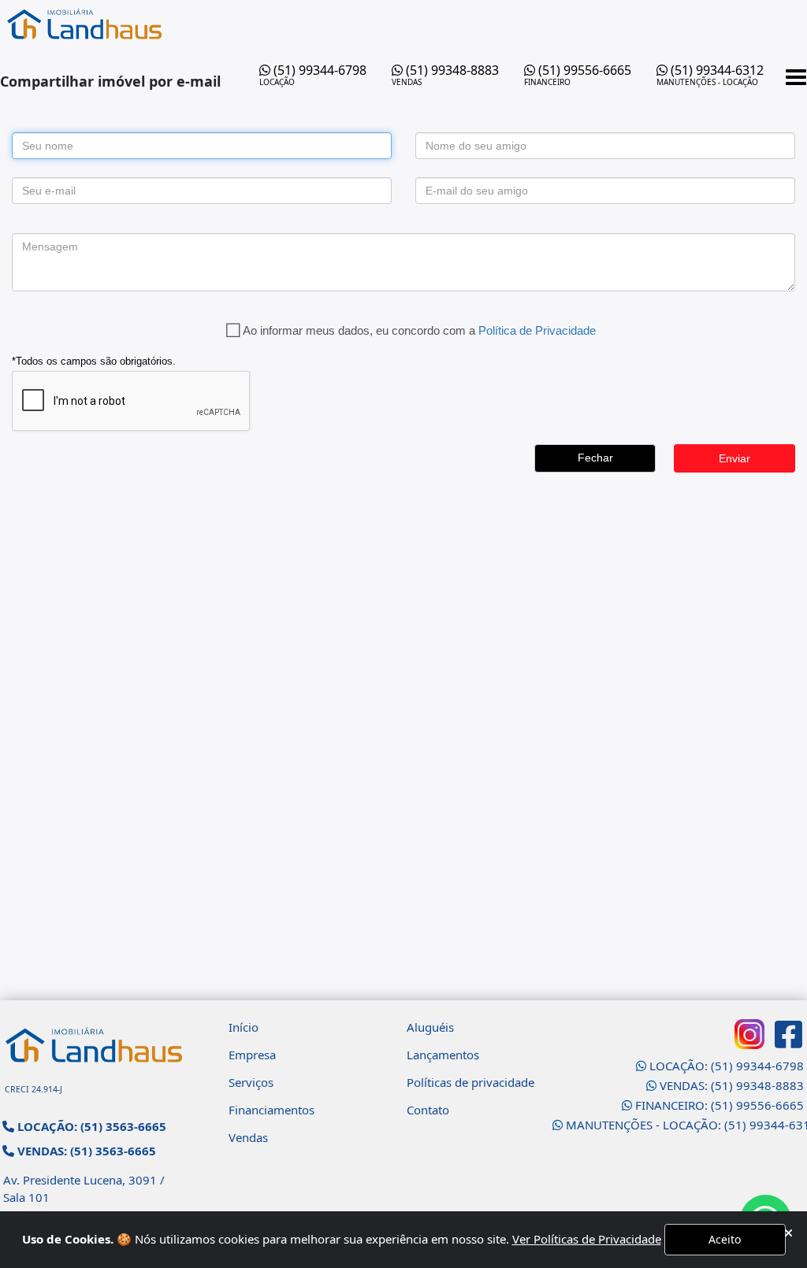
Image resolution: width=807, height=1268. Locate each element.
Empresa (252, 1054)
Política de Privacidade (537, 330)
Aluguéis (430, 1027)
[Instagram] (749, 1034)
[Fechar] (788, 1233)
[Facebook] (789, 1034)
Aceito (724, 1239)
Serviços (251, 1082)
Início (243, 1027)
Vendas (248, 1137)
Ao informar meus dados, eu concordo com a (419, 330)
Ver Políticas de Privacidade (586, 1239)
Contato (428, 1110)
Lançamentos (443, 1054)
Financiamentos (271, 1110)
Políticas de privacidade (470, 1082)
